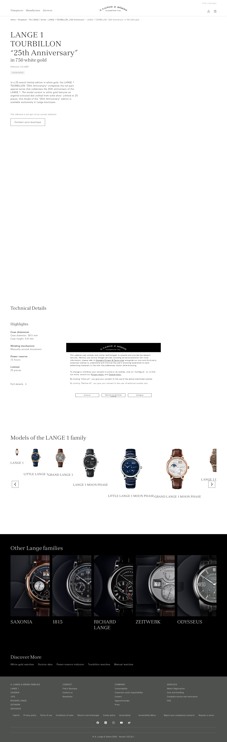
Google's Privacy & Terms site (109, 360)
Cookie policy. (115, 374)
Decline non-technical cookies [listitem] (113, 395)
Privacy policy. (97, 374)
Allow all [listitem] (87, 395)
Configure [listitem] (139, 395)
